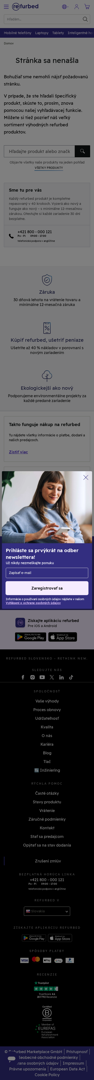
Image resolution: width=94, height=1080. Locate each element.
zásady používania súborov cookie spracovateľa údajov (37, 555)
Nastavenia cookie (23, 532)
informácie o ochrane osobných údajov (41, 542)
